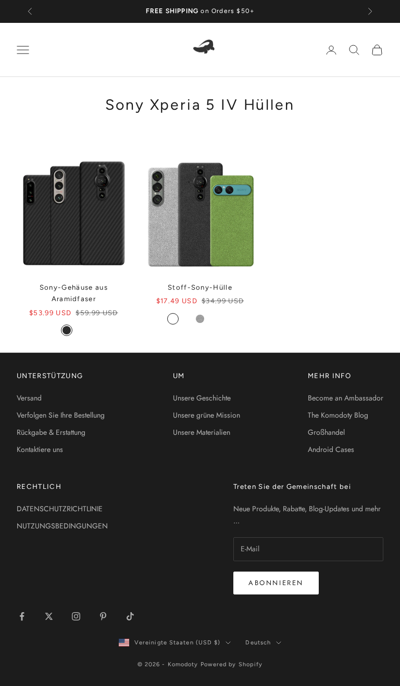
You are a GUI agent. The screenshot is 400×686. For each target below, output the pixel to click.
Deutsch (258, 642)
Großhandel (326, 432)
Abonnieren (276, 583)
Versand (29, 398)
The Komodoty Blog (338, 415)
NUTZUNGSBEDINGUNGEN (62, 526)
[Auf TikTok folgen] (130, 616)
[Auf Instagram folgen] (76, 616)
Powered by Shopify (232, 664)
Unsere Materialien (201, 432)
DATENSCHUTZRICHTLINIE (60, 508)
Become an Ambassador (345, 398)
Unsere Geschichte (202, 398)
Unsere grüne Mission (206, 415)
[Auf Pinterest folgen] (103, 616)
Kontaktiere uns (40, 449)
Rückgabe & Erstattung (51, 432)
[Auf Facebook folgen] (22, 616)
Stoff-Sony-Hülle (200, 287)
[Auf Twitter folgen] (49, 616)
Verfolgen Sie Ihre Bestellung (61, 415)
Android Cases (331, 449)
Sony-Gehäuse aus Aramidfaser (74, 293)
